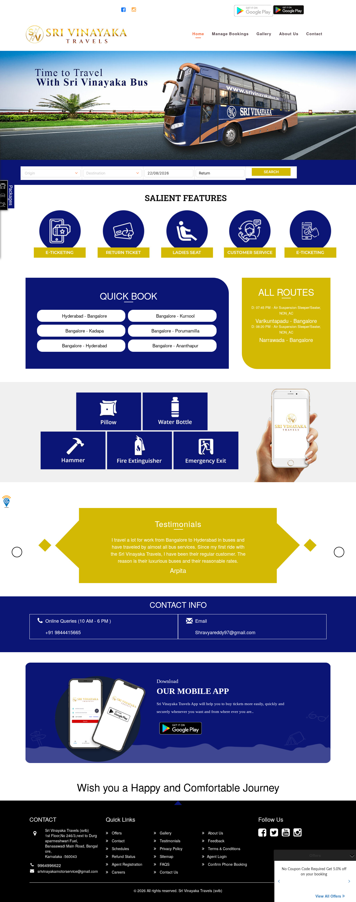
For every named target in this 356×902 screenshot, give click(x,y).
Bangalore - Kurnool (175, 316)
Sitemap (166, 856)
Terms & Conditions (223, 848)
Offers (116, 833)
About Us (288, 34)
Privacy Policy (170, 848)
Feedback (215, 840)
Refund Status (123, 856)
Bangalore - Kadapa (84, 331)
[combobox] (51, 173)
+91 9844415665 (63, 632)
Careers (118, 872)
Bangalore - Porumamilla (175, 331)
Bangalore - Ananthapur (175, 345)
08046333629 (104, 10)
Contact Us (168, 872)
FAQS (164, 864)
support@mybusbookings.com (55, 10)
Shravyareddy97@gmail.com (225, 632)
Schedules (120, 848)
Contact (314, 34)
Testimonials (169, 840)
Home (198, 34)
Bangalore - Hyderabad (84, 345)
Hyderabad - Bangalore (84, 316)
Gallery (263, 34)
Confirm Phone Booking (227, 864)
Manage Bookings (230, 34)
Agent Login (315, 10)
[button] (17, 552)
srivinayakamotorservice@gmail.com (68, 871)
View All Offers (328, 896)
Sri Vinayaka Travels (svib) (200, 890)
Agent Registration (126, 864)
